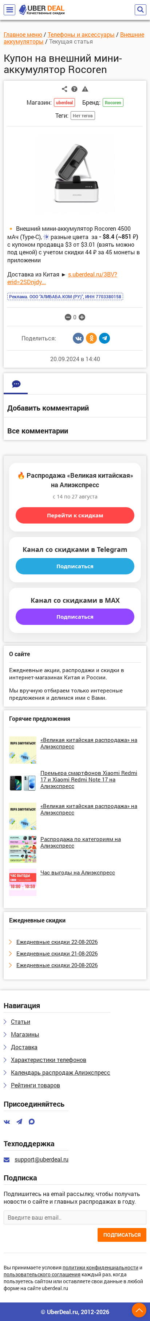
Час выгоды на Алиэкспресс (77, 872)
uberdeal (64, 102)
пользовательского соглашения (42, 1275)
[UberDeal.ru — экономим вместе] (41, 10)
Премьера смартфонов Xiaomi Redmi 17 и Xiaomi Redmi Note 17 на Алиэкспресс (88, 779)
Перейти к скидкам (75, 515)
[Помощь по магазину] (74, 88)
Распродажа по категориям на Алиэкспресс (80, 842)
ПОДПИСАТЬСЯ (122, 1234)
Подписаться (75, 566)
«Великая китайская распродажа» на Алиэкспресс (88, 743)
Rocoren (113, 102)
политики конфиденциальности (100, 1268)
